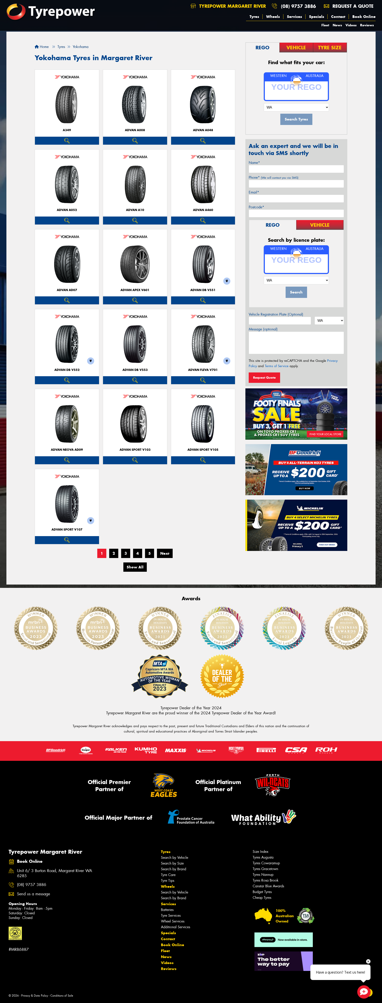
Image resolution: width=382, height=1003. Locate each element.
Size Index (260, 851)
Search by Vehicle (174, 857)
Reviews (367, 25)
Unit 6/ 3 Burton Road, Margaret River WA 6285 (54, 873)
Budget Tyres (262, 892)
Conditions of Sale (61, 995)
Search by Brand (173, 869)
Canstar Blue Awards (268, 886)
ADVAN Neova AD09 (67, 450)
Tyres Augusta (263, 857)
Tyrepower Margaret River (232, 6)
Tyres (254, 16)
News (337, 25)
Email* (254, 192)
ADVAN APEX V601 (134, 290)
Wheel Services (172, 921)
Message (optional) (263, 329)
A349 (67, 130)
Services (294, 16)
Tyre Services (171, 915)
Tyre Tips (167, 880)
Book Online (364, 16)
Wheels (273, 16)
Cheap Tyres (262, 897)
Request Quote (264, 378)
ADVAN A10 (135, 210)
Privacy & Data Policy (34, 995)
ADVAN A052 (67, 210)
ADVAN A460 (203, 210)
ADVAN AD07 (67, 290)
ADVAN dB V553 (135, 370)
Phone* (273, 177)
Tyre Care (168, 875)
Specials (316, 16)
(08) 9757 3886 (298, 6)
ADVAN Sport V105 (202, 450)
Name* (254, 162)
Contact (338, 16)
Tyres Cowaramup (266, 863)
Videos (351, 25)
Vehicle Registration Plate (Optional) (276, 314)
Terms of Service (276, 366)
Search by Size (172, 863)
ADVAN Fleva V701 (203, 370)
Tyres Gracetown (265, 869)
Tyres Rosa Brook (266, 880)
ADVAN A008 (135, 130)
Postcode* (256, 207)
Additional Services (175, 927)
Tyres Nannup (263, 874)
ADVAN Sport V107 (67, 529)
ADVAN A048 (203, 130)
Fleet (325, 25)
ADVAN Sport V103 (135, 450)
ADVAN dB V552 (67, 370)
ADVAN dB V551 (203, 290)
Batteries (167, 909)
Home (44, 46)
